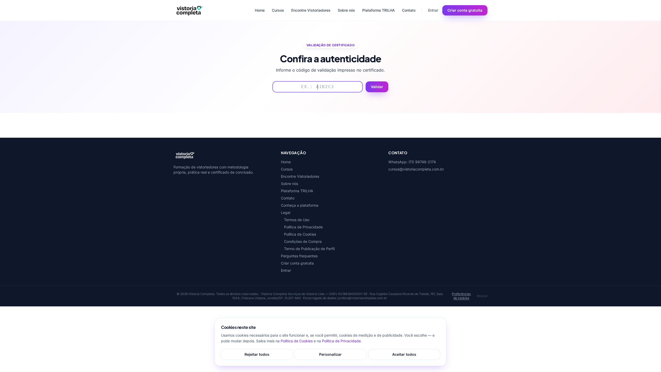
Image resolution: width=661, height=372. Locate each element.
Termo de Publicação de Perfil (309, 248)
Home (260, 10)
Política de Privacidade (303, 227)
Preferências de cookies (461, 296)
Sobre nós (346, 10)
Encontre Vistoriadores (310, 10)
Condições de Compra (303, 241)
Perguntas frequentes (299, 256)
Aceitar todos (404, 354)
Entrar (433, 10)
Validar (377, 86)
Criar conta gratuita (464, 10)
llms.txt (482, 296)
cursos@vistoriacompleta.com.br (416, 169)
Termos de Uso (296, 220)
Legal (285, 212)
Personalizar (330, 354)
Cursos (278, 10)
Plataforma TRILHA (378, 10)
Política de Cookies (300, 234)
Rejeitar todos (257, 354)
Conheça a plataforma (299, 205)
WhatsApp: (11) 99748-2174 (412, 162)
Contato (408, 10)
